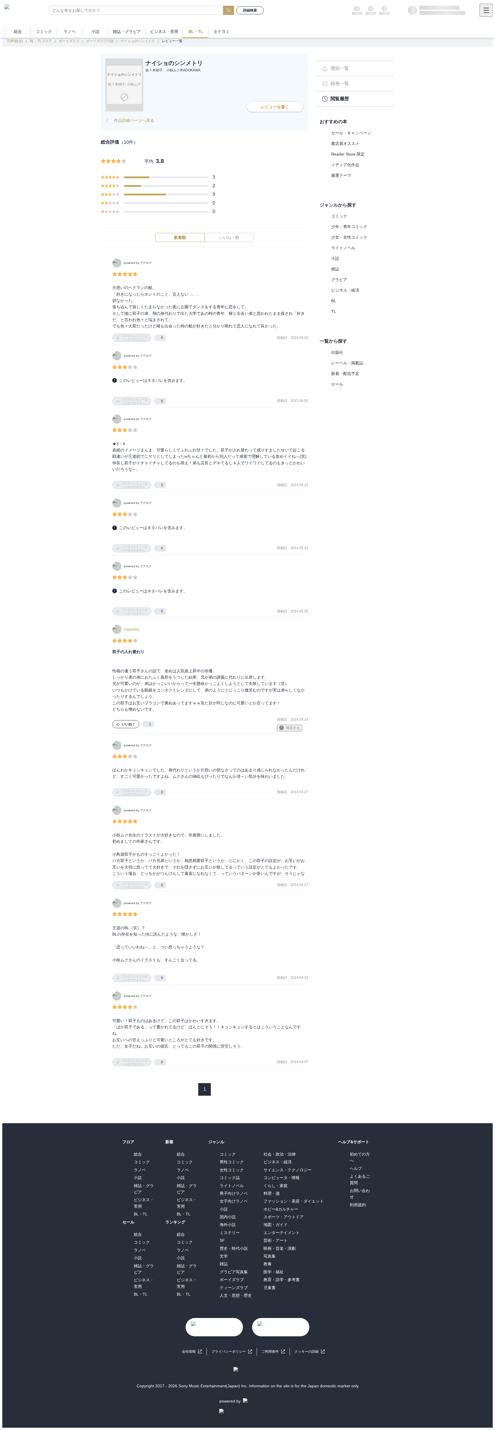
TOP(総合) (15, 41)
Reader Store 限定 (348, 154)
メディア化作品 (345, 164)
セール (337, 384)
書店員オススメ (345, 143)
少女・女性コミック (349, 237)
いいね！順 (229, 237)
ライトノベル (343, 247)
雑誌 (335, 269)
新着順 (180, 237)
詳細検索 (250, 10)
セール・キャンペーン (351, 133)
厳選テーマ (341, 175)
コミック (339, 216)
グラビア (339, 279)
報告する (293, 728)
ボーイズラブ (69, 41)
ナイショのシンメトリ (138, 41)
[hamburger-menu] (486, 10)
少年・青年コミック (349, 226)
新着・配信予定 (345, 373)
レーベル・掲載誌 (347, 363)
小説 (335, 258)
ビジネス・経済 (345, 290)
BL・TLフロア (41, 41)
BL (333, 300)
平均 (149, 161)
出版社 (337, 352)
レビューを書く (275, 107)
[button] (309, 1352)
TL (333, 311)
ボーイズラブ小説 (100, 41)
